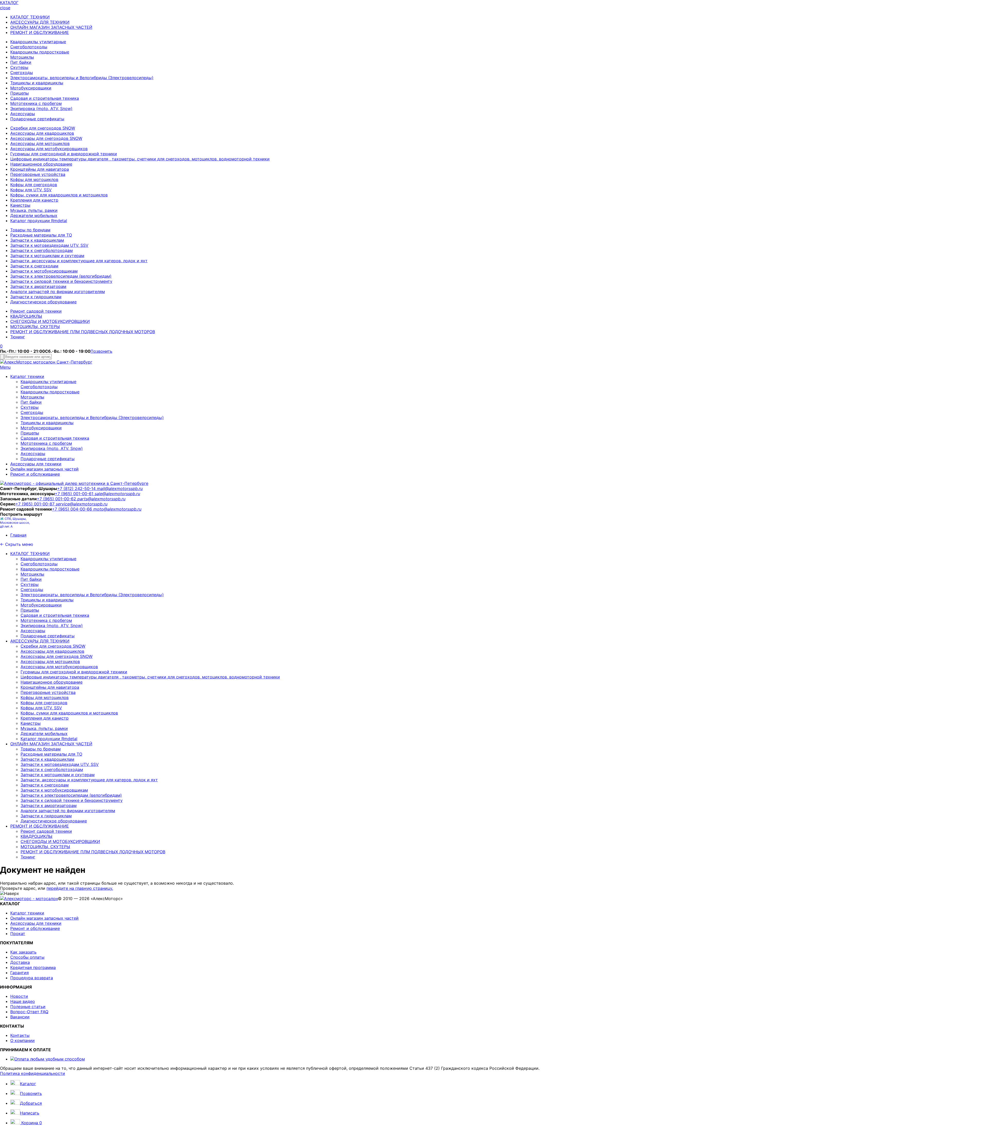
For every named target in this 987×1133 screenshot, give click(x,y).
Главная (18, 535)
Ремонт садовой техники (36, 311)
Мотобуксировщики (30, 87)
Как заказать (23, 952)
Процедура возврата (31, 977)
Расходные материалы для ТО (41, 235)
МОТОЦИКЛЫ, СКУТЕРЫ (35, 326)
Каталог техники (27, 376)
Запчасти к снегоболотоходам (41, 250)
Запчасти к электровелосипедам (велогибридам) (61, 276)
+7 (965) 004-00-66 (72, 509)
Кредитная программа (33, 967)
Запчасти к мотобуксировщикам (44, 271)
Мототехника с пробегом (36, 103)
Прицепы (19, 93)
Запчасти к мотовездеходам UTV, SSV (49, 245)
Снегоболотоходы (28, 46)
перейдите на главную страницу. (80, 888)
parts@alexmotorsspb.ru (101, 498)
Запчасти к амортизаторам (38, 286)
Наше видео (22, 1001)
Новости (19, 996)
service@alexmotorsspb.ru (81, 503)
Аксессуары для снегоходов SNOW (46, 138)
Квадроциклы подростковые (39, 52)
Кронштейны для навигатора (39, 169)
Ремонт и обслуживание (35, 474)
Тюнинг (17, 336)
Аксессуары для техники (35, 463)
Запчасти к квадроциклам (37, 240)
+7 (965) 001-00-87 (35, 503)
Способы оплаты (27, 957)
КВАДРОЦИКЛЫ (26, 316)
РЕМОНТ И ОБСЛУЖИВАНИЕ (39, 32)
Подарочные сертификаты (37, 118)
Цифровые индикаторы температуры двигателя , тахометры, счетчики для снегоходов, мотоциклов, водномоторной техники (140, 158)
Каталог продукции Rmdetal (38, 220)
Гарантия (19, 972)
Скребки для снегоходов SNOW (42, 128)
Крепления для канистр (34, 200)
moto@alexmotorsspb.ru (117, 509)
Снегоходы (21, 72)
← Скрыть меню (16, 544)
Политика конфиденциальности (32, 1073)
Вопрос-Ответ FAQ (29, 1011)
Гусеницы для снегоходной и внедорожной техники (63, 153)
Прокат (17, 933)
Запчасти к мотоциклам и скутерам (47, 255)
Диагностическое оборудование (43, 301)
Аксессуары (22, 113)
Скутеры (19, 67)
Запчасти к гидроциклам (35, 296)
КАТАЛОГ (9, 2)
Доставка (20, 962)
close (5, 7)
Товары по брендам (30, 229)
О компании (22, 1040)
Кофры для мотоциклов (34, 179)
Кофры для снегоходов (33, 184)
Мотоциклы (22, 57)
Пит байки (20, 62)
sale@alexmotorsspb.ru (117, 493)
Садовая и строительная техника (44, 98)
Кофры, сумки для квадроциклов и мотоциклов (59, 194)
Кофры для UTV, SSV (31, 189)
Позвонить (101, 351)
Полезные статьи (27, 1006)
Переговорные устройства (37, 174)
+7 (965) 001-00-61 (75, 493)
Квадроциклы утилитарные (38, 41)
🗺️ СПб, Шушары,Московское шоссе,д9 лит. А (15, 522)
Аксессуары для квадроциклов (42, 133)
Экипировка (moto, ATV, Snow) (41, 108)
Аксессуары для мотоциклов (40, 143)
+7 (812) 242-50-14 (77, 488)
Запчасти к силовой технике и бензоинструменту (61, 281)
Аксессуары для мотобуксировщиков (49, 148)
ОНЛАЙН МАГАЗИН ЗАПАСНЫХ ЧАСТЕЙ (51, 27)
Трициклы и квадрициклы (36, 82)
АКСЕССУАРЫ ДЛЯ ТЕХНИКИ (39, 22)
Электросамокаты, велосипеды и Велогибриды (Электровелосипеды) (81, 77)
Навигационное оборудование (41, 164)
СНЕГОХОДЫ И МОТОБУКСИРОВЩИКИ (50, 321)
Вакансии (20, 1016)
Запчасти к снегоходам (34, 265)
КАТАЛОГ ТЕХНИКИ (30, 17)
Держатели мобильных (33, 215)
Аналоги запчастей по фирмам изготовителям (57, 291)
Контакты (20, 1035)
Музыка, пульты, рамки (34, 210)
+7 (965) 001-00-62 (57, 498)
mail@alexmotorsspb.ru (120, 488)
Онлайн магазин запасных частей (44, 469)
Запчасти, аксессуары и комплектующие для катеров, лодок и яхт (79, 260)
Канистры (20, 205)
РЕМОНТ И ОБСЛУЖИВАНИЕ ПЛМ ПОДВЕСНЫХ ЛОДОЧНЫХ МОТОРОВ (82, 331)
